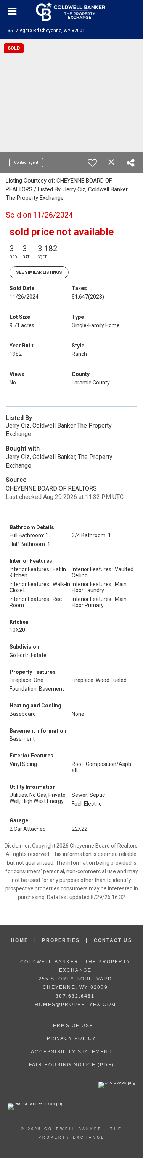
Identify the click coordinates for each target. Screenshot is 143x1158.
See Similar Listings (39, 272)
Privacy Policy (71, 1038)
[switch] (92, 162)
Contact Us (113, 940)
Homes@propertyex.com (75, 1004)
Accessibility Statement (71, 1052)
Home (19, 940)
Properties (61, 940)
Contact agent (26, 162)
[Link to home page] (71, 11)
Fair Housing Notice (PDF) (71, 1065)
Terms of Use (71, 1025)
